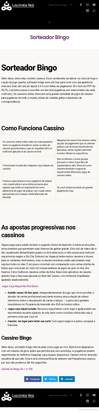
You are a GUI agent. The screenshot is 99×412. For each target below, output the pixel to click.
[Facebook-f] (81, 5)
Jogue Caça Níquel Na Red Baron (19, 286)
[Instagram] (87, 5)
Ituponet (95, 410)
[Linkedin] (87, 11)
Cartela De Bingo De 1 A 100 (16, 369)
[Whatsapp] (94, 11)
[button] (49, 22)
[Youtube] (94, 5)
